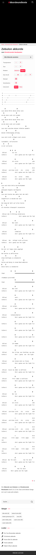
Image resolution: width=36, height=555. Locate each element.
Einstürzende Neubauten (13, 52)
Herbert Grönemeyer (8, 516)
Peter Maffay (6, 519)
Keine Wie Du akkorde (10, 539)
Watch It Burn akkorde (10, 546)
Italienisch (16, 70)
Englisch (23, 70)
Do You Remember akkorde (12, 533)
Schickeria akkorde (9, 536)
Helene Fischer (16, 513)
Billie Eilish (5, 513)
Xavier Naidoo (6, 523)
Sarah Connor (18, 519)
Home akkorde (8, 542)
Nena (19, 516)
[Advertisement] (18, 24)
